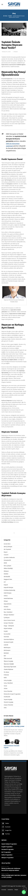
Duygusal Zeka (8, 579)
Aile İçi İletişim (8, 546)
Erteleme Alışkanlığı (9, 590)
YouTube (7, 834)
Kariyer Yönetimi (8, 623)
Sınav (5, 686)
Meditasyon (7, 647)
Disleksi (6, 574)
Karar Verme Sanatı (9, 620)
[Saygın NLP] (14, 4)
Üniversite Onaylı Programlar (12, 694)
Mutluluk (6, 653)
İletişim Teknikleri (9, 615)
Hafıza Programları (6, 855)
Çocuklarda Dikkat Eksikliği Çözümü (14, 726)
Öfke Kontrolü (8, 658)
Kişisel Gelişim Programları (9, 844)
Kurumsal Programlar (7, 849)
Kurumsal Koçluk (8, 642)
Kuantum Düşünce (9, 639)
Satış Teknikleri (8, 683)
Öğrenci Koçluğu (8, 661)
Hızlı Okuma (7, 609)
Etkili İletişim (7, 593)
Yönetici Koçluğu (8, 702)
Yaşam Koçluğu (8, 699)
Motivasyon (7, 650)
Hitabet (16, 51)
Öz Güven (6, 672)
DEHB (5, 563)
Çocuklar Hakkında (9, 557)
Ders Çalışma (7, 565)
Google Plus (8, 830)
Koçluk (6, 631)
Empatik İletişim (8, 587)
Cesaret (6, 554)
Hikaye (6, 601)
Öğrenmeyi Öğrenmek (10, 666)
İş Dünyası (7, 617)
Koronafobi (7, 634)
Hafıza (6, 595)
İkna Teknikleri (8, 612)
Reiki (5, 677)
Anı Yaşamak (7, 549)
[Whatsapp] (24, 892)
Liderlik (6, 645)
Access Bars (7, 544)
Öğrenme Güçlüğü (9, 664)
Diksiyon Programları (7, 857)
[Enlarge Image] (14, 29)
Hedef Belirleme (8, 598)
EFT (5, 582)
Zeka (5, 707)
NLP (5, 655)
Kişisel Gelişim (8, 628)
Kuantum (6, 636)
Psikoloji (6, 675)
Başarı (6, 552)
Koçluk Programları (7, 846)
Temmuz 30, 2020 (6, 51)
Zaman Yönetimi (8, 705)
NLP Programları (6, 852)
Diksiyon (6, 571)
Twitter (7, 823)
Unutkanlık (7, 696)
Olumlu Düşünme (8, 669)
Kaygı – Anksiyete (9, 625)
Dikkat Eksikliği (8, 568)
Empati (6, 585)
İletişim (16, 889)
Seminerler (10, 889)
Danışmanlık (7, 560)
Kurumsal (3, 889)
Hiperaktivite (7, 604)
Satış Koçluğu (8, 680)
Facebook (7, 827)
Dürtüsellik (7, 576)
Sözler (5, 688)
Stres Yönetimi (8, 691)
